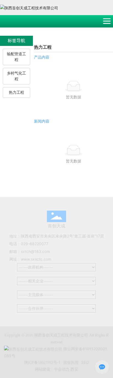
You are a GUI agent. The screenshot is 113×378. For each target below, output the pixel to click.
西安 (74, 369)
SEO (85, 362)
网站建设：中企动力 (52, 369)
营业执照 (70, 362)
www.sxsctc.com (36, 259)
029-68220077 (34, 243)
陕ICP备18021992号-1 (42, 362)
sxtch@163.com (35, 251)
